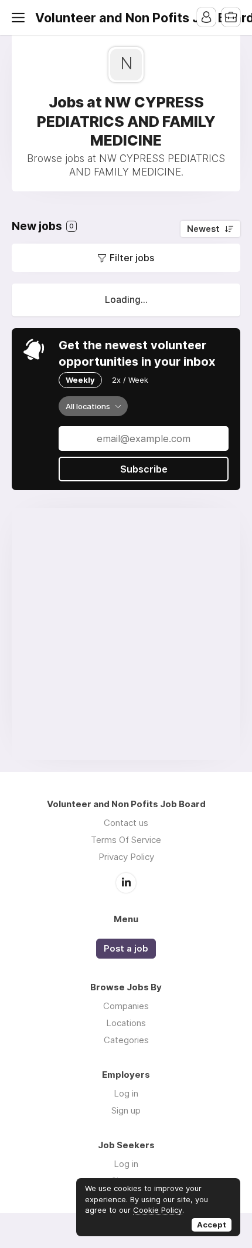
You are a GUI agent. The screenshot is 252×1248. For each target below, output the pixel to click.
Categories (126, 1039)
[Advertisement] (126, 634)
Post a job (126, 948)
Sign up (126, 1110)
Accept (211, 1224)
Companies (126, 1005)
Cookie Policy (157, 1210)
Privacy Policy (126, 856)
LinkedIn (126, 883)
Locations (126, 1022)
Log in (126, 1093)
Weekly (80, 379)
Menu (20, 17)
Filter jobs (132, 258)
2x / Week (130, 379)
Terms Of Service (126, 839)
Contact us (126, 822)
